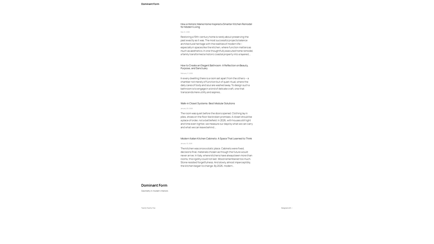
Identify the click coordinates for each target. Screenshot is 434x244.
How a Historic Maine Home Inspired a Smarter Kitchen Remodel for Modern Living (216, 25)
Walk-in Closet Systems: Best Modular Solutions (208, 103)
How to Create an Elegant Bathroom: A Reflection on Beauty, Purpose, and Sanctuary (214, 67)
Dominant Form (150, 4)
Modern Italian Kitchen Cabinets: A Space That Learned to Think (216, 138)
